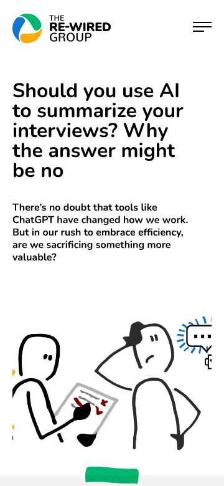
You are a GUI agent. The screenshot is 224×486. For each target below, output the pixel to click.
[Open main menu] (202, 28)
